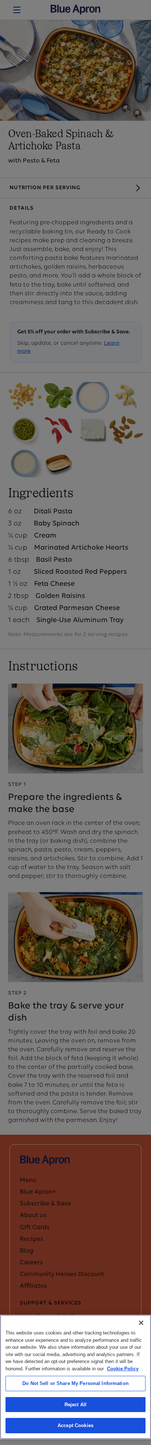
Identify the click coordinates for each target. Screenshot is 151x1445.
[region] (75, 1377)
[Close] (141, 1323)
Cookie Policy (123, 1368)
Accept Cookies (75, 1425)
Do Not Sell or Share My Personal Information (75, 1383)
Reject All (75, 1404)
